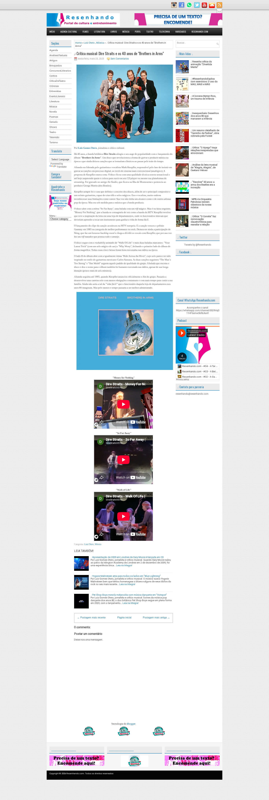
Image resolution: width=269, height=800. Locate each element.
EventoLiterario (57, 96)
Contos (53, 75)
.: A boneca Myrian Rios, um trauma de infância (203, 97)
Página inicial (124, 617)
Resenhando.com (200, 31)
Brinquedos (55, 65)
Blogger (131, 723)
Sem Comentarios (120, 58)
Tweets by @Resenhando (197, 244)
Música (125, 31)
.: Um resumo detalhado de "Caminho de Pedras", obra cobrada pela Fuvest (205, 133)
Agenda (53, 50)
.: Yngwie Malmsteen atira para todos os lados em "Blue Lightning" (126, 576)
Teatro (149, 31)
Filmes (86, 31)
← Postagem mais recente (91, 617)
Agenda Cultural (68, 31)
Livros (114, 31)
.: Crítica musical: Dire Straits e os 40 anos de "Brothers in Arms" (119, 53)
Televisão (54, 137)
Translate (61, 166)
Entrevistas (55, 91)
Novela (53, 111)
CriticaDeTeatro (57, 81)
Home (78, 42)
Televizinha (164, 31)
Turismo (53, 142)
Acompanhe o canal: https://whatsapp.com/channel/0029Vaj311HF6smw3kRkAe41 (197, 310)
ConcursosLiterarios (60, 70)
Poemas (53, 116)
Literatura (99, 31)
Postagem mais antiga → (156, 617)
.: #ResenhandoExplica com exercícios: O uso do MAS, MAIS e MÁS (204, 81)
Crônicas (54, 86)
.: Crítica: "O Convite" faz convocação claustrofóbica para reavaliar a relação (203, 220)
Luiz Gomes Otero (87, 148)
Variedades (180, 31)
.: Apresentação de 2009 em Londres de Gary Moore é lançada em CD (127, 557)
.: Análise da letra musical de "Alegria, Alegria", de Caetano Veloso (204, 167)
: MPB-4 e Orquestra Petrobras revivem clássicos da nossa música (201, 203)
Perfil (138, 31)
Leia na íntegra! (124, 565)
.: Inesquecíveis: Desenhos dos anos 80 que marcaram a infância (205, 116)
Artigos (53, 60)
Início (52, 31)
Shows (53, 127)
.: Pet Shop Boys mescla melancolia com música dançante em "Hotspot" (129, 594)
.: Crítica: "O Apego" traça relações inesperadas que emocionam (204, 150)
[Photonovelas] (123, 735)
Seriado (53, 122)
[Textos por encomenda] (178, 24)
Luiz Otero (89, 42)
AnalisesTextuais (58, 55)
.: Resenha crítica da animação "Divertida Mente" (201, 64)
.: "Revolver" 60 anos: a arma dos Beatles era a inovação (203, 185)
